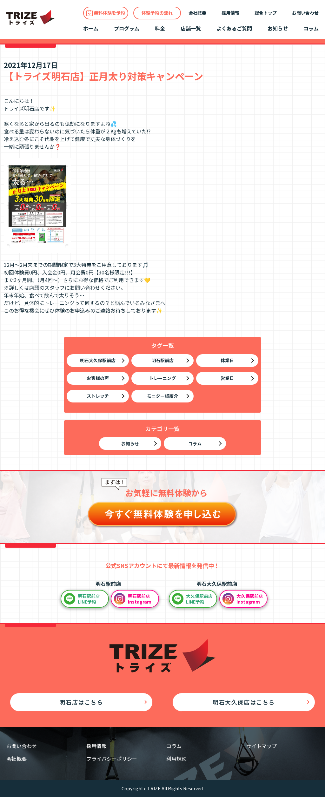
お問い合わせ (305, 13)
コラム (311, 28)
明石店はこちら (81, 702)
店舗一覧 (191, 28)
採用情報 (230, 13)
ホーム (90, 28)
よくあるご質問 (234, 28)
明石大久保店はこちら (244, 702)
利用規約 (176, 758)
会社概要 (197, 13)
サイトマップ (261, 746)
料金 (160, 28)
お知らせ (278, 28)
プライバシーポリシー (111, 758)
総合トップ (266, 13)
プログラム (126, 28)
